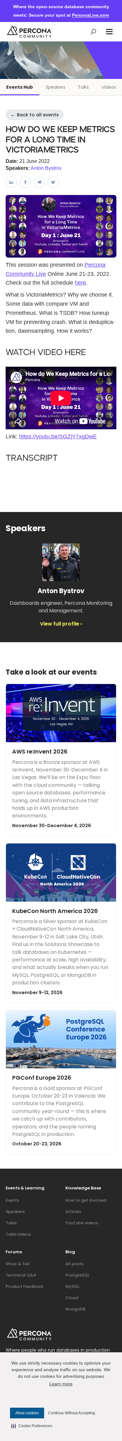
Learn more (61, 1383)
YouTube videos (81, 1223)
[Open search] (93, 32)
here (80, 283)
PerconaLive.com (90, 15)
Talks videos (18, 1234)
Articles (73, 1212)
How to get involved (85, 1200)
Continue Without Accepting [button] (71, 1413)
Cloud (71, 1298)
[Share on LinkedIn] (11, 182)
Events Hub (19, 87)
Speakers (55, 87)
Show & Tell (18, 1264)
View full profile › (61, 623)
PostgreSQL (77, 1275)
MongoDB (75, 1309)
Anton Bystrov (46, 168)
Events (12, 1200)
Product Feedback (24, 1286)
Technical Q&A (21, 1275)
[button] (109, 32)
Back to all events (34, 115)
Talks (83, 87)
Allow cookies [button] (27, 1413)
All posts (74, 1264)
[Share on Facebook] (25, 182)
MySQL (72, 1286)
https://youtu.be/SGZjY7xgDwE (58, 436)
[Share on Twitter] (53, 182)
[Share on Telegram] (39, 182)
